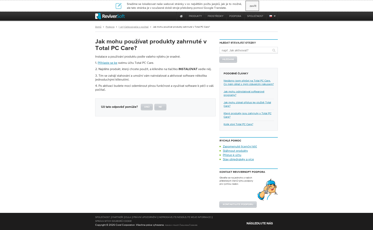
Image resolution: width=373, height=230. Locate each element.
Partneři (117, 217)
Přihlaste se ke (107, 62)
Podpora (110, 26)
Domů (98, 26)
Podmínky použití (172, 225)
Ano (147, 107)
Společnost (102, 217)
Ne (160, 107)
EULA (128, 217)
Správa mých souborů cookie (113, 221)
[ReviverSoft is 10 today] (173, 16)
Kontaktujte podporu (238, 204)
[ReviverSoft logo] (110, 16)
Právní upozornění (145, 217)
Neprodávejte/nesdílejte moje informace (185, 217)
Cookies (194, 225)
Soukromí (185, 225)
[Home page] (181, 16)
